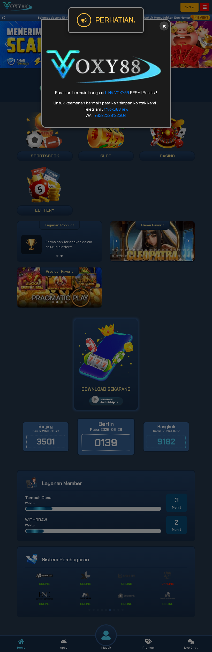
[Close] (164, 25)
